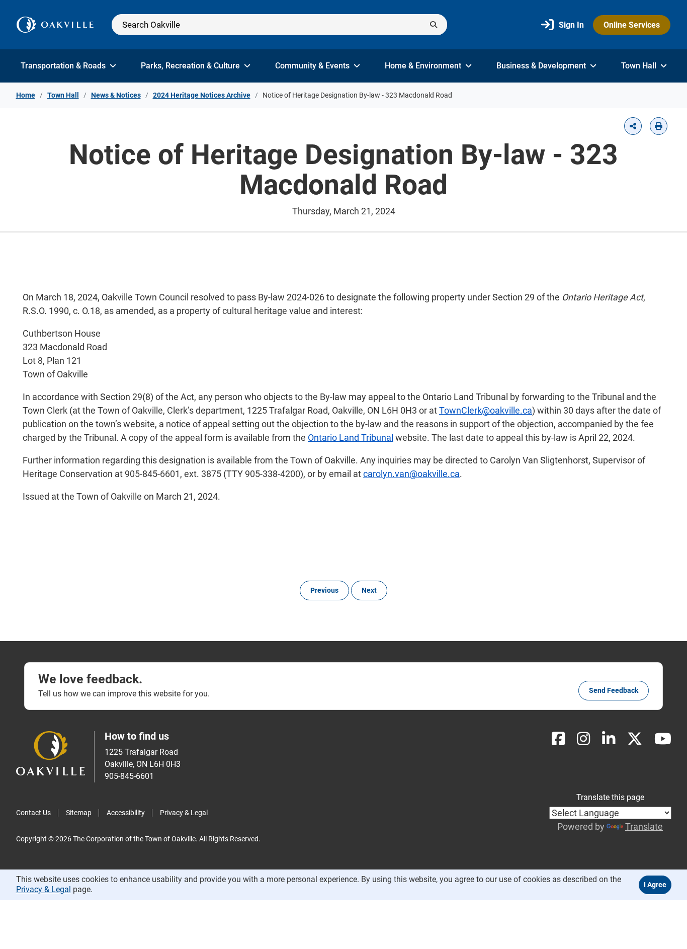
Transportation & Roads (63, 65)
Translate (644, 826)
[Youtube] (662, 739)
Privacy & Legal (184, 813)
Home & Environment (423, 65)
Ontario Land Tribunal (350, 437)
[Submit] (433, 24)
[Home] (55, 25)
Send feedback (613, 690)
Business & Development (541, 65)
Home (25, 95)
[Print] (658, 126)
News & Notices (116, 95)
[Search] (279, 24)
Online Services (632, 25)
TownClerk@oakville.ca (485, 410)
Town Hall (638, 65)
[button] (633, 126)
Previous (324, 590)
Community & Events (312, 65)
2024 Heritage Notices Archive (201, 95)
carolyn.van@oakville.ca (411, 473)
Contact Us (33, 813)
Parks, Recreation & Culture (190, 65)
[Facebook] (558, 739)
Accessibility (126, 813)
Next (369, 590)
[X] (634, 739)
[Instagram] (583, 739)
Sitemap (79, 813)
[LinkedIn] (608, 739)
